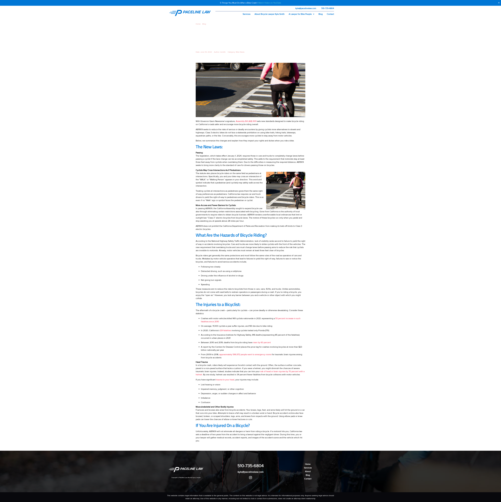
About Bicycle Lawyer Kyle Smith (270, 14)
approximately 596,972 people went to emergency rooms (245, 354)
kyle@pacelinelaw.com (305, 8)
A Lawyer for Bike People (300, 14)
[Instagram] (250, 477)
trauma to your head (225, 379)
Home (198, 24)
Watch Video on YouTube (269, 3)
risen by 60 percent (262, 342)
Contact (330, 14)
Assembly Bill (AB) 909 (246, 121)
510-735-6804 (327, 8)
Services (246, 14)
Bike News (240, 52)
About (308, 471)
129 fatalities (225, 330)
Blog (320, 14)
